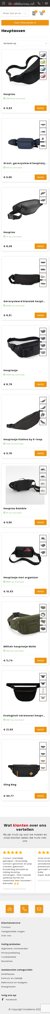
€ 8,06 (7, 246)
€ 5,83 (7, 108)
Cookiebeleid (8, 956)
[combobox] (12, 13)
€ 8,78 (7, 384)
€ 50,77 (8, 795)
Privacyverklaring (10, 952)
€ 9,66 (7, 522)
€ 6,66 (7, 177)
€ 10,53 (8, 591)
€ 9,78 (7, 453)
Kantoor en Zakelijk (11, 978)
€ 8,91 (7, 315)
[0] (33, 13)
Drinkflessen (8, 974)
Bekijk (40, 108)
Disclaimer (7, 961)
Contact (6, 927)
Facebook (11, 999)
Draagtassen (8, 986)
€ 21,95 (8, 729)
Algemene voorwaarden (14, 948)
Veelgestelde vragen (13, 931)
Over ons (6, 935)
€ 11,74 (8, 660)
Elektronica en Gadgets (14, 982)
